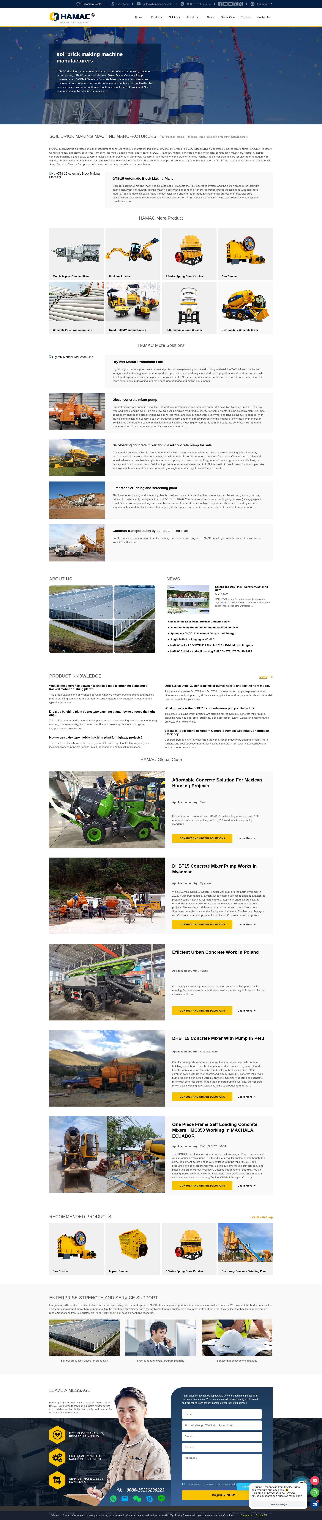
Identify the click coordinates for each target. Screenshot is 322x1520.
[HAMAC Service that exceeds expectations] (237, 1338)
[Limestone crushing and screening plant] (77, 500)
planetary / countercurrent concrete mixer (93, 152)
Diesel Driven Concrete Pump (125, 75)
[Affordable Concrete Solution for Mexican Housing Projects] (107, 809)
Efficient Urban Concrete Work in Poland (215, 952)
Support (246, 17)
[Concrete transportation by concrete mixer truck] (77, 542)
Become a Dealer (92, 3)
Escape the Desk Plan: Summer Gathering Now (200, 621)
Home (138, 17)
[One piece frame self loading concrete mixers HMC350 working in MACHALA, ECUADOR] (107, 1155)
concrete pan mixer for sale (198, 152)
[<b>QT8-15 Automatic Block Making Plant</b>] (77, 190)
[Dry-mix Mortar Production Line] (77, 371)
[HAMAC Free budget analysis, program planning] (160, 1338)
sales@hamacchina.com (157, 3)
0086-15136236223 (199, 3)
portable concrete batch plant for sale (81, 160)
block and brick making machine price (126, 160)
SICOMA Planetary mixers (165, 152)
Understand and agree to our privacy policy (212, 1484)
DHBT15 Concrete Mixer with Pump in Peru (218, 1038)
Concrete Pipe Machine (157, 156)
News (210, 17)
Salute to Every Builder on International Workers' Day (204, 627)
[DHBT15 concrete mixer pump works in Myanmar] (107, 896)
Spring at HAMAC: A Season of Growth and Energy (202, 633)
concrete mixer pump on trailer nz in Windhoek (114, 156)
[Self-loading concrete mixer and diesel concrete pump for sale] (77, 457)
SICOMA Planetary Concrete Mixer (96, 79)
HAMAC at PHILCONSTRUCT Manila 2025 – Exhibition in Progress (211, 645)
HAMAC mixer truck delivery (90, 75)
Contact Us (263, 17)
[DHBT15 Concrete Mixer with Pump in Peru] (107, 1068)
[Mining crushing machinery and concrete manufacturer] (72, 17)
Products (156, 17)
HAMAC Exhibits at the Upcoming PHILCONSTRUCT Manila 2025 (211, 651)
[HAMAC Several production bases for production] (84, 1338)
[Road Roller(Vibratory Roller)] (132, 301)
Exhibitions (122, 3)
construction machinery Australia (235, 152)
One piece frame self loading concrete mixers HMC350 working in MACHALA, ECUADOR (214, 1130)
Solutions (174, 17)
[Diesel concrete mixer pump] (77, 413)
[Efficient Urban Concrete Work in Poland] (107, 982)
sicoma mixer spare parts (134, 152)
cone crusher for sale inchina (189, 156)
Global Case (228, 17)
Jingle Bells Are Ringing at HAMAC (192, 639)
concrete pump (65, 79)
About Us (192, 17)
